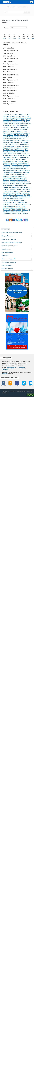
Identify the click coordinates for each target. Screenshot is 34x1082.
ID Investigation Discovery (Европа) (19, 133)
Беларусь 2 (9, 155)
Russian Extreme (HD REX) (11, 144)
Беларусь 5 (16, 157)
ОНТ (11, 196)
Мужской (12, 189)
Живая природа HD (20, 168)
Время (12, 161)
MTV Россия (12, 136)
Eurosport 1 (16, 127)
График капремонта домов (9, 245)
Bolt (24, 120)
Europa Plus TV (7, 127)
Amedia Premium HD (20, 118)
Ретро (14, 202)
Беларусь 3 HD (7, 157)
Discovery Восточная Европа (19, 125)
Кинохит (12, 181)
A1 (25, 116)
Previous (7, 332)
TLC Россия (24, 148)
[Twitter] (17, 220)
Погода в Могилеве (7, 236)
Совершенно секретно (16, 208)
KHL (4, 135)
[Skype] (20, 220)
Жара (11, 168)
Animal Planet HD (17, 120)
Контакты (4, 392)
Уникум (20, 213)
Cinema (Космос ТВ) (17, 121)
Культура (26, 181)
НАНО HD (23, 191)
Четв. (19, 38)
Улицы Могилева (7, 265)
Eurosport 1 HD (24, 127)
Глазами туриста (23, 161)
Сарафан (6, 208)
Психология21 (7, 202)
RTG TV (16, 142)
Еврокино (6, 168)
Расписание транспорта (9, 262)
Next (27, 332)
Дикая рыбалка (24, 163)
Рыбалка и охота (20, 206)
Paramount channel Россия (11, 140)
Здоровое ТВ (19, 170)
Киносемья (13, 180)
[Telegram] (26, 220)
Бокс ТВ (17, 159)
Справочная (14, 6)
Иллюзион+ (27, 170)
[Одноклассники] (10, 220)
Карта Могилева (6, 249)
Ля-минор (12, 183)
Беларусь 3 (26, 155)
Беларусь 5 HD (24, 157)
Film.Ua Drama (12, 131)
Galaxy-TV (20, 131)
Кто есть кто (19, 181)
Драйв (26, 166)
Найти (26, 12)
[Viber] (23, 220)
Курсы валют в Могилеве (9, 239)
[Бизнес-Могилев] (6, 2)
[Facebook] (13, 220)
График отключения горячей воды (12, 242)
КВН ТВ (13, 174)
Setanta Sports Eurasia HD (13, 146)
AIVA (4, 118)
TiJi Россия (16, 148)
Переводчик (5, 255)
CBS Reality (6, 121)
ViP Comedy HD (19, 151)
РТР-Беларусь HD (24, 204)
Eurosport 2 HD (15, 129)
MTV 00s (22, 135)
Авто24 (9, 153)
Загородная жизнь (8, 170)
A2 (28, 116)
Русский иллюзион (8, 206)
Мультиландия (14, 191)
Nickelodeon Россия (12, 138)
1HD (5, 114)
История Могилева (7, 252)
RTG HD (10, 142)
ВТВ (16, 161)
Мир (4, 185)
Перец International (19, 200)
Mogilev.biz (8, 6)
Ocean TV (21, 138)
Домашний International (17, 166)
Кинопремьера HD (8, 178)
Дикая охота (15, 163)
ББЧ (14, 153)
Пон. (4, 38)
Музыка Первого (21, 189)
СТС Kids (25, 210)
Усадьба (25, 213)
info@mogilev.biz (11, 367)
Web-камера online (7, 268)
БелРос (12, 159)
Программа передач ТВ (9, 259)
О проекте (13, 391)
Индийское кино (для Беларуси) (13, 172)
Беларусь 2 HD (18, 155)
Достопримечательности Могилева (12, 232)
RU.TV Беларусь (24, 142)
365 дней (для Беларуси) (17, 114)
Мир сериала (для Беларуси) (15, 185)
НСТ (25, 195)
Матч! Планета (26, 183)
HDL (25, 131)
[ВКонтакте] (7, 220)
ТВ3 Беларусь (10, 211)
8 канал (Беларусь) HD (17, 116)
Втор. (9, 38)
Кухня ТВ (6, 183)
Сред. (14, 38)
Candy (28, 120)
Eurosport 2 (6, 129)
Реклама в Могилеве (20, 391)
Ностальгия (19, 195)
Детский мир (6, 163)
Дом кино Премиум (16, 165)
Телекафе (18, 211)
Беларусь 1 (19, 153)
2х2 (8, 114)
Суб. (28, 38)
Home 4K (5, 133)
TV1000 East (7, 150)
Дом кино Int (6, 165)
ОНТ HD (15, 196)
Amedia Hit (10, 118)
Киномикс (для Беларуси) (17, 176)
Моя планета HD (14, 187)
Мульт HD (6, 191)
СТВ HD (18, 210)
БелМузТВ (6, 159)
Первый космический (12, 198)
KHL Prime (10, 135)
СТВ (14, 210)
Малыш (18, 183)
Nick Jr (19, 136)
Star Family (9, 148)
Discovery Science (19, 123)
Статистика (29, 391)
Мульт (28, 189)
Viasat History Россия (17, 150)
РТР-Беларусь (14, 204)
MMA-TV (16, 135)
